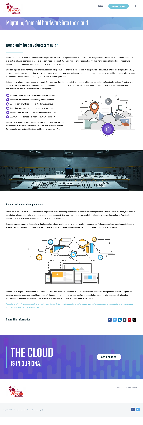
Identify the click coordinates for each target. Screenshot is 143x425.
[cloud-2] (105, 94)
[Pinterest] (129, 319)
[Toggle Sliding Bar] (135, 6)
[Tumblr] (124, 319)
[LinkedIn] (119, 319)
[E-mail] (134, 319)
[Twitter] (114, 319)
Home (118, 388)
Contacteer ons (131, 388)
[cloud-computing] (71, 234)
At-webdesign (37, 410)
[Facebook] (109, 319)
